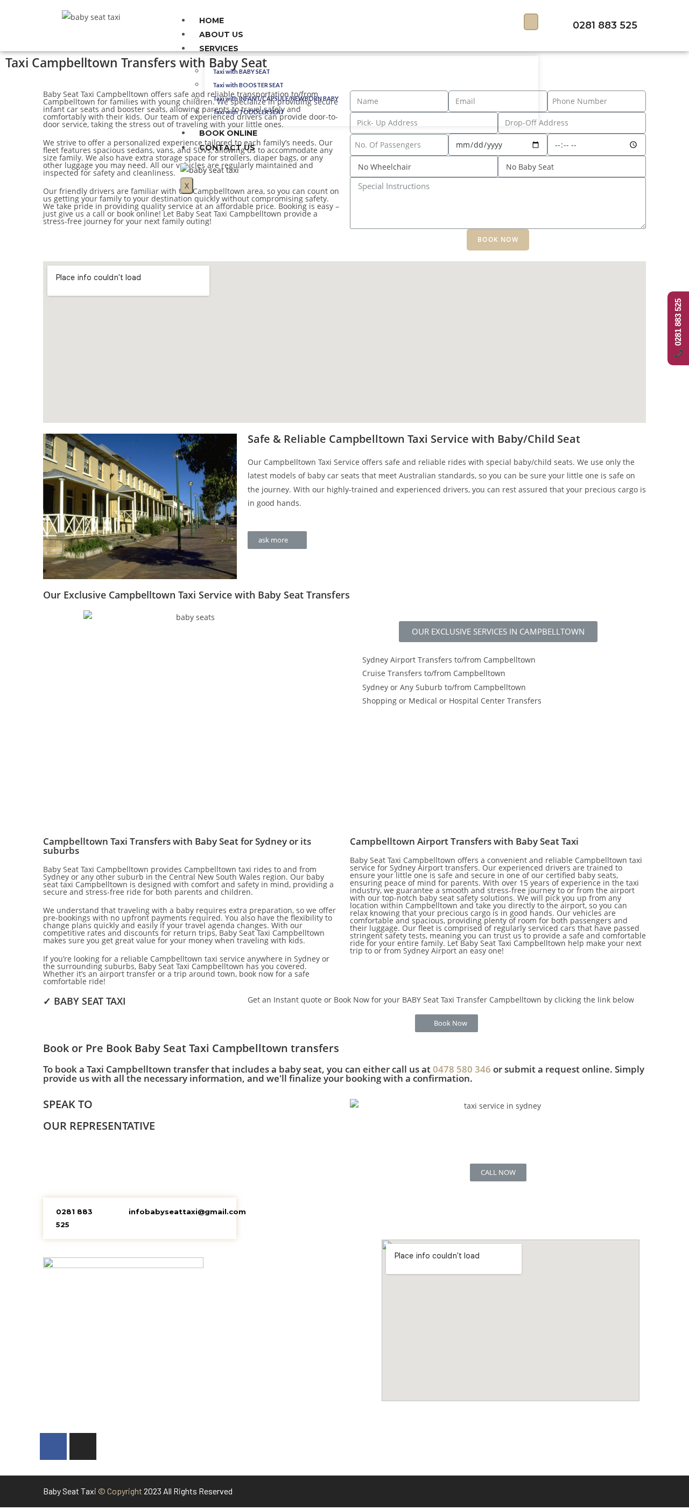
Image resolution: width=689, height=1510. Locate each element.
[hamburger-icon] (531, 21)
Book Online (228, 133)
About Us (221, 34)
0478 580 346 (462, 1069)
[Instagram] (82, 1446)
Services (218, 48)
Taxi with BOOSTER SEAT (248, 84)
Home (211, 20)
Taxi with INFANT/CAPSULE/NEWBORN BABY (276, 98)
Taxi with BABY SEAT (241, 71)
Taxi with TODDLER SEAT (248, 111)
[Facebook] (53, 1446)
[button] (277, 540)
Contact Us (227, 147)
